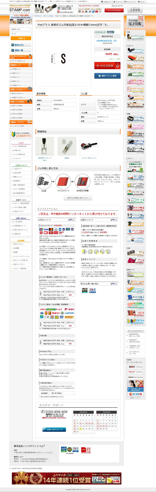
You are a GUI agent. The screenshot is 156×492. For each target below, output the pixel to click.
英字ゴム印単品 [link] (17, 110)
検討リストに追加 (109, 76)
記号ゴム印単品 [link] (17, 114)
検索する (22, 38)
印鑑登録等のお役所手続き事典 (134, 341)
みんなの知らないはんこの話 (134, 352)
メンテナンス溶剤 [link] (18, 126)
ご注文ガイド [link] (17, 169)
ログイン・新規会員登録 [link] (21, 203)
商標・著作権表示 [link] (19, 185)
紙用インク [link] (16, 81)
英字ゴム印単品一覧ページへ (78, 198)
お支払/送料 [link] (17, 173)
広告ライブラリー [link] (19, 264)
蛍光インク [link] (16, 77)
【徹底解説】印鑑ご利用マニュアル (134, 347)
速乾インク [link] (16, 73)
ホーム (142, 2)
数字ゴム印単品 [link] (17, 106)
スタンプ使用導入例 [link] (19, 146)
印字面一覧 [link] (17, 150)
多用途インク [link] (16, 69)
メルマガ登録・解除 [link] (19, 207)
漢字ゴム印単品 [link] (17, 118)
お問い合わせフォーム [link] (20, 230)
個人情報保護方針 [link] (19, 193)
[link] (45, 150)
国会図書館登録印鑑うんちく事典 (134, 335)
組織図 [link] (15, 252)
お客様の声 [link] (17, 234)
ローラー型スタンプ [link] (18, 61)
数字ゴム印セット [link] (18, 93)
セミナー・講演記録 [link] (19, 268)
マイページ (118, 2)
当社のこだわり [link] (18, 244)
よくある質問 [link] (17, 221)
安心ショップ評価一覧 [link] (20, 260)
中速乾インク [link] (16, 85)
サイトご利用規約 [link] (19, 189)
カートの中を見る (114, 10)
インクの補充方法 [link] (19, 154)
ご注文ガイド (107, 2)
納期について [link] (17, 177)
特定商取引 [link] (17, 181)
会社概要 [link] (16, 248)
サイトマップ (130, 2)
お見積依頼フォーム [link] (19, 226)
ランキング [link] (17, 158)
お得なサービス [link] (18, 211)
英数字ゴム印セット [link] (18, 97)
